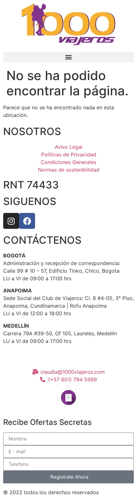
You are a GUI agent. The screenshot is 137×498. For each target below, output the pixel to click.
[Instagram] (11, 221)
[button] (68, 57)
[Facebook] (27, 221)
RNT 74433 (31, 185)
